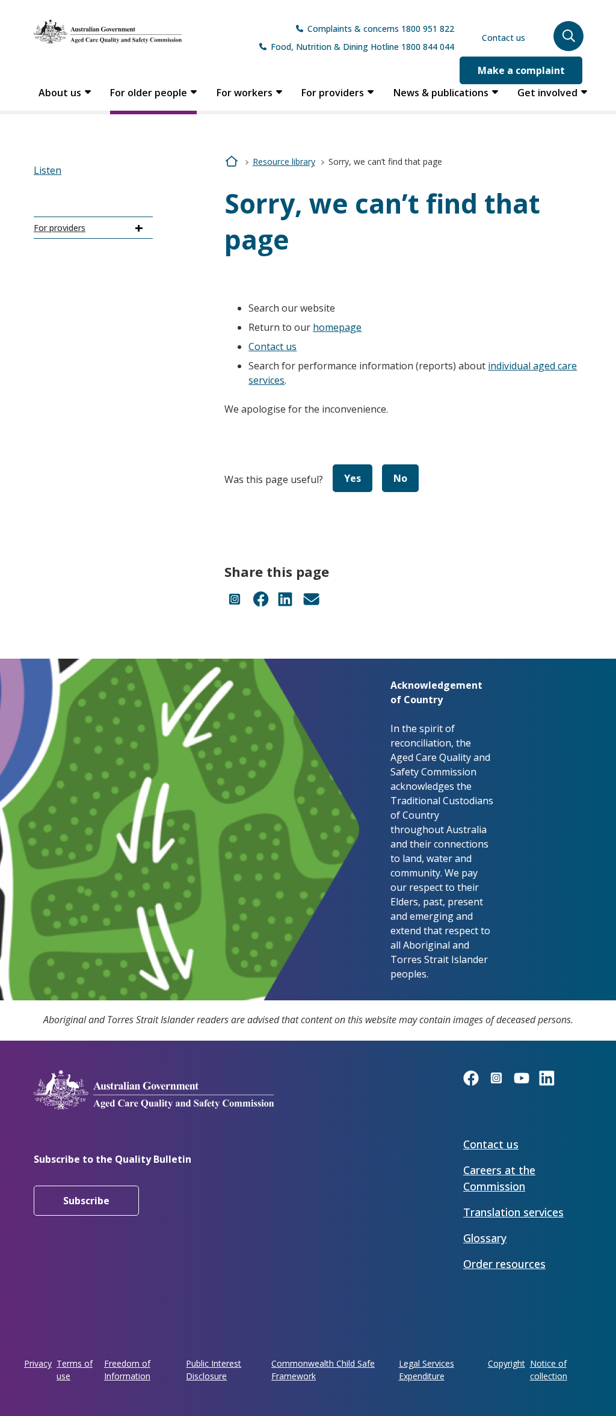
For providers (332, 92)
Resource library (284, 161)
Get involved (547, 92)
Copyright (506, 1363)
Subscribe (86, 1200)
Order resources (504, 1264)
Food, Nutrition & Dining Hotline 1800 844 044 (362, 46)
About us (59, 92)
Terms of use (75, 1370)
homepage (337, 327)
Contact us (503, 37)
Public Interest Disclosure (213, 1370)
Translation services (513, 1212)
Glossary (485, 1238)
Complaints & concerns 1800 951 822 (380, 28)
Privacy (38, 1363)
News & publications (440, 92)
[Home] (108, 31)
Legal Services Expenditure (426, 1370)
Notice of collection (548, 1370)
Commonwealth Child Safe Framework (323, 1370)
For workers (245, 92)
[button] (568, 36)
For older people (148, 92)
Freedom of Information (127, 1370)
